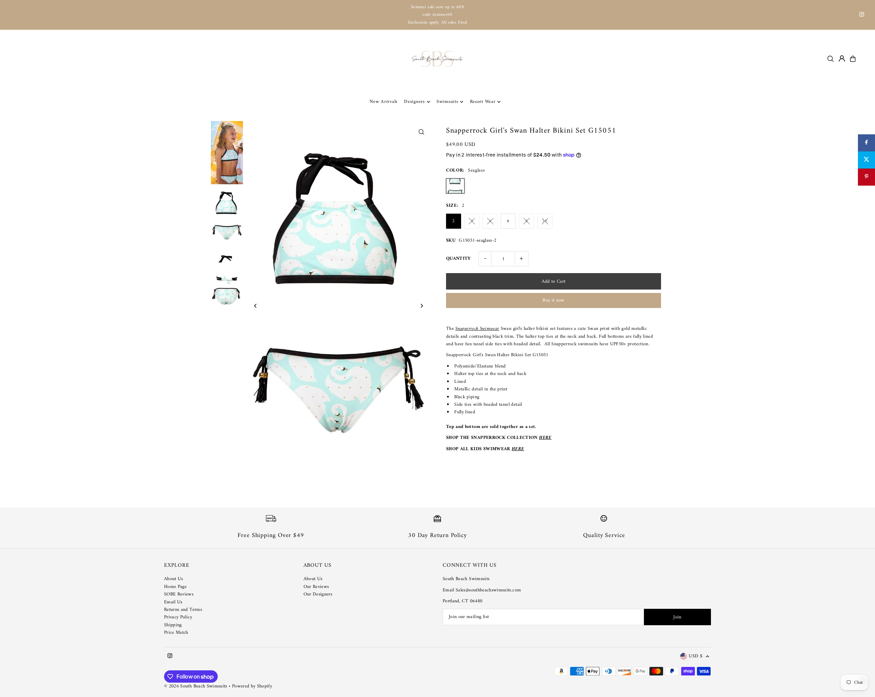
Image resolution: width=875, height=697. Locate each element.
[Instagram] (861, 15)
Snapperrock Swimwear (477, 328)
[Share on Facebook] (866, 142)
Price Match (176, 632)
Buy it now (553, 300)
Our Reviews (316, 586)
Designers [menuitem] (414, 101)
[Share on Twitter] (866, 160)
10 (544, 221)
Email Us (173, 602)
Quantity (458, 258)
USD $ (695, 656)
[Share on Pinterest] (866, 177)
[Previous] (256, 305)
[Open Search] (830, 59)
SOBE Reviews (178, 594)
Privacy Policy (178, 617)
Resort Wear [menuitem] (483, 101)
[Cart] (853, 59)
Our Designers (318, 594)
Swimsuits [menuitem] (447, 101)
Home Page (175, 586)
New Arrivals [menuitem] (383, 101)
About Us (173, 579)
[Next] (421, 305)
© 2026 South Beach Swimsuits (195, 686)
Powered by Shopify (252, 686)
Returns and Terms (183, 609)
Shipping (173, 625)
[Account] (842, 58)
